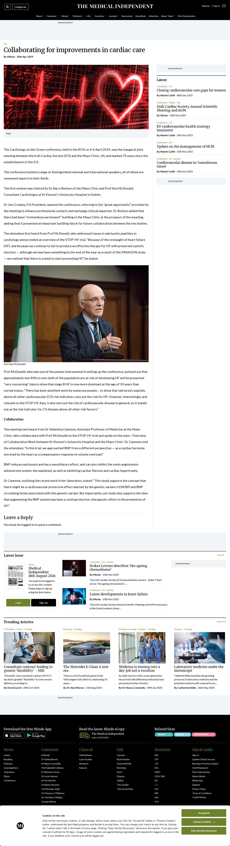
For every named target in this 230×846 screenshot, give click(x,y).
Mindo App (197, 780)
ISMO (157, 772)
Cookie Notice (199, 797)
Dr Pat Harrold (48, 780)
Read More (221, 621)
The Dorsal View (125, 789)
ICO (157, 801)
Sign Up (43, 602)
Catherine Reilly (187, 687)
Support (196, 784)
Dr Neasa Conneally (128, 629)
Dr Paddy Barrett (49, 759)
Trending (28, 629)
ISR (156, 755)
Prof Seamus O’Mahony (52, 793)
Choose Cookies (202, 821)
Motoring (67, 629)
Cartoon (121, 755)
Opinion (142, 629)
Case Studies (85, 759)
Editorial (45, 755)
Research (83, 763)
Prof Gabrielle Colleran (52, 767)
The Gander (123, 784)
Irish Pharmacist (200, 767)
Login (18, 602)
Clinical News (85, 755)
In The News (9, 629)
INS (156, 793)
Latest (19, 629)
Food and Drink (124, 763)
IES (156, 780)
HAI (156, 797)
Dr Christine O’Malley (51, 797)
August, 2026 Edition (100, 737)
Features (178, 629)
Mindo (11, 56)
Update (177, 159)
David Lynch (15, 687)
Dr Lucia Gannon (49, 776)
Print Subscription (201, 772)
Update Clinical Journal (203, 759)
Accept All (204, 813)
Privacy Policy (199, 789)
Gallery (172, 102)
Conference (162, 86)
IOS (156, 789)
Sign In (195, 755)
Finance (120, 776)
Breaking (8, 759)
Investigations (11, 767)
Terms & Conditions (202, 793)
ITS (156, 763)
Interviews (9, 772)
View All (220, 555)
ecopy (31, 564)
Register (206, 6)
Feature (83, 767)
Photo (7, 776)
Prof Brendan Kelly (50, 789)
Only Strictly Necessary (204, 830)
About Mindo (198, 776)
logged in (27, 524)
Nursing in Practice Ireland (205, 763)
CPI (156, 759)
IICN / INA (160, 776)
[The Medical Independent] (115, 6)
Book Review (123, 759)
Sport (119, 772)
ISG (156, 767)
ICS (5, 44)
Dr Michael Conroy (50, 772)
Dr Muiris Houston (50, 784)
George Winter (48, 801)
